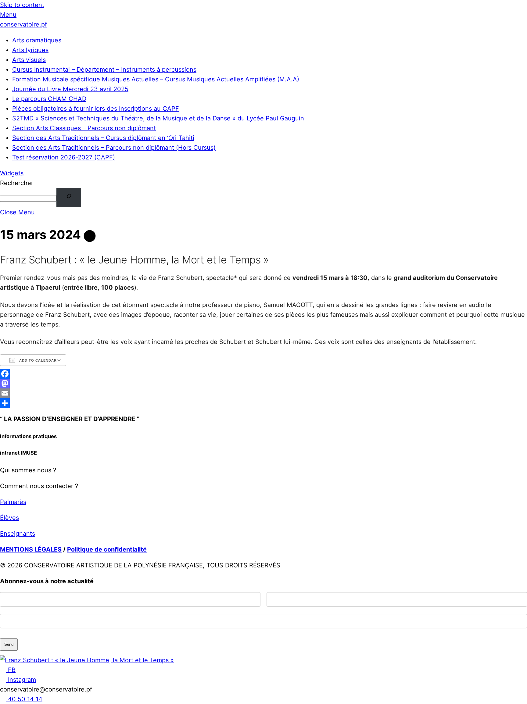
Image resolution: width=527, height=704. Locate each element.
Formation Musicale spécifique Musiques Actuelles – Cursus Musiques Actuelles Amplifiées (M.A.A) (155, 79)
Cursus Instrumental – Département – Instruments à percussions (104, 69)
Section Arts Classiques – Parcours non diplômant (84, 128)
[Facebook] (263, 374)
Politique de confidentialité (107, 549)
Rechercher (16, 183)
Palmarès (13, 502)
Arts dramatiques (36, 40)
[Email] (263, 393)
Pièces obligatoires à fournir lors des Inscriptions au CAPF (95, 108)
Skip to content (22, 5)
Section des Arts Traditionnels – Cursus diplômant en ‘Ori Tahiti (103, 137)
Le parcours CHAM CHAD (49, 98)
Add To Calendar (37, 360)
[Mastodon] (263, 383)
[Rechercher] (68, 197)
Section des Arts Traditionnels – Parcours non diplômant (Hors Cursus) (114, 147)
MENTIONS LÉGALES (31, 549)
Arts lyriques (30, 50)
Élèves (9, 517)
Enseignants (17, 533)
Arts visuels (29, 59)
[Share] (263, 403)
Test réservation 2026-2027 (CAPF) (63, 157)
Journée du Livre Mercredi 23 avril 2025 (70, 89)
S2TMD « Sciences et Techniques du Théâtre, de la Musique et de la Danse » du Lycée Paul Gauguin (158, 118)
